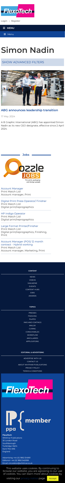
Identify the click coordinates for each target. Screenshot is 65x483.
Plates (32, 319)
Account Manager (12, 188)
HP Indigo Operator (13, 213)
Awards (32, 296)
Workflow (32, 335)
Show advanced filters (23, 62)
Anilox (32, 325)
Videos (32, 280)
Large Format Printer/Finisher (19, 226)
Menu (10, 28)
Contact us (32, 361)
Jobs (25, 154)
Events (32, 286)
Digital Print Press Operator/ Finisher (23, 201)
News (32, 277)
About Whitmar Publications (32, 365)
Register (15, 21)
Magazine (32, 283)
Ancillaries (32, 338)
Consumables (32, 332)
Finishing (32, 316)
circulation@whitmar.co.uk (20, 463)
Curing (32, 329)
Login (4, 21)
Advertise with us (32, 358)
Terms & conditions (32, 371)
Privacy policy (33, 368)
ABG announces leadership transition (29, 110)
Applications (32, 341)
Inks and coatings (32, 322)
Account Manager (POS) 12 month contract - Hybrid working (22, 243)
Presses (32, 313)
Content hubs (32, 289)
